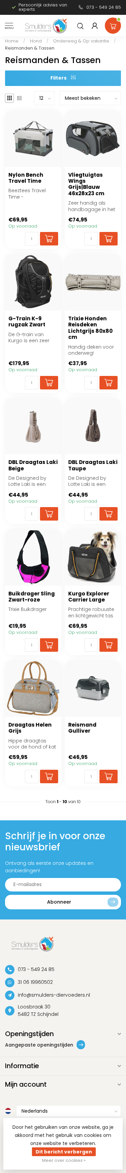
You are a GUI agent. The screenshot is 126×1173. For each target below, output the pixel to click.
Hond (36, 41)
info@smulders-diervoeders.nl (54, 995)
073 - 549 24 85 (103, 7)
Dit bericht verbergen (64, 1151)
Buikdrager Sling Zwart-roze (31, 597)
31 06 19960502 (35, 982)
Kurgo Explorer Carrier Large (88, 597)
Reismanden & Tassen (29, 48)
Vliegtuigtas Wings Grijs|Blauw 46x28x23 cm (86, 184)
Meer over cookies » (64, 1160)
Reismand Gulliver (82, 728)
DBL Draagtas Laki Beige (33, 465)
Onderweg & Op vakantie (81, 41)
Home (11, 41)
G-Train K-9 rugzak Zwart (26, 322)
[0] (113, 24)
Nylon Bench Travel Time (25, 178)
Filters (59, 78)
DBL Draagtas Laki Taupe (93, 465)
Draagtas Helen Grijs (30, 728)
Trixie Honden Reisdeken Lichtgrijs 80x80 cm (90, 328)
